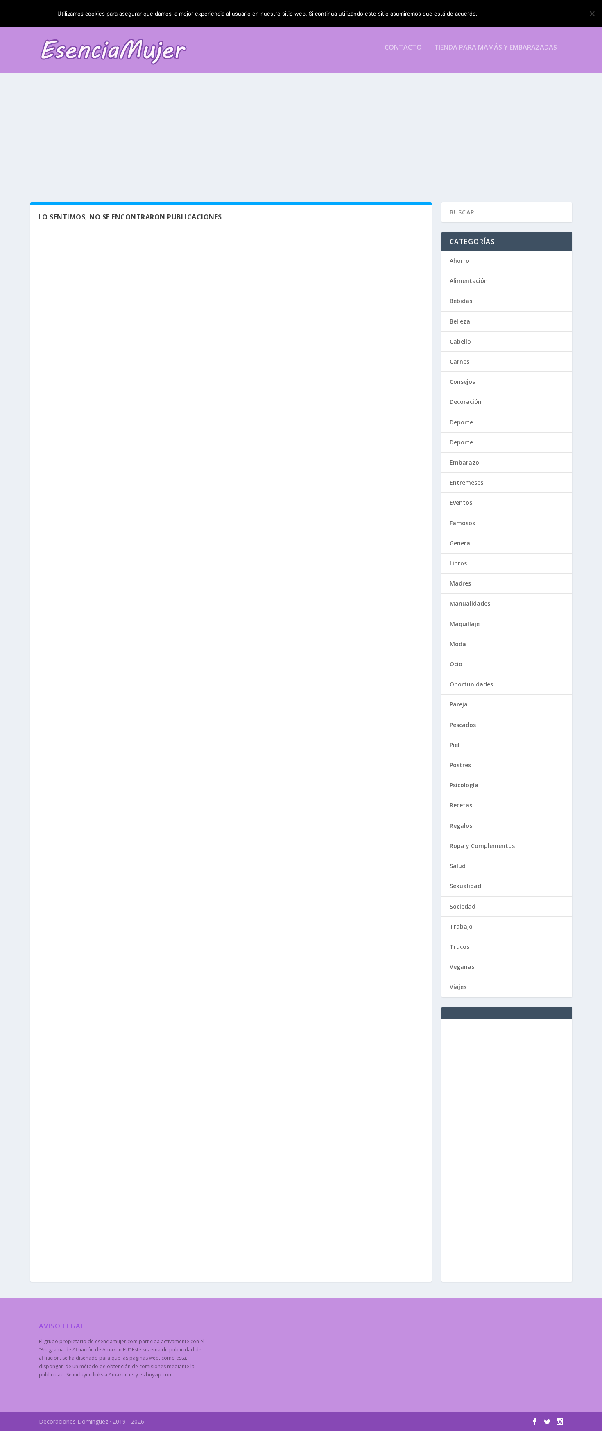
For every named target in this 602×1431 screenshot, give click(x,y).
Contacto (403, 48)
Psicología (464, 785)
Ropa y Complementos (482, 846)
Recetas (461, 805)
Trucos (459, 946)
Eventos (461, 502)
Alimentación (469, 281)
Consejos (462, 381)
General (461, 543)
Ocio (456, 664)
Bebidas (461, 301)
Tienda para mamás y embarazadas (495, 48)
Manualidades (470, 603)
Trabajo (461, 926)
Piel (454, 745)
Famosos (462, 523)
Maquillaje (465, 624)
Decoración (466, 402)
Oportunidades (471, 684)
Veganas (462, 967)
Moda (458, 644)
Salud (458, 866)
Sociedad (462, 906)
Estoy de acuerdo (513, 13)
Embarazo (464, 462)
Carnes (459, 361)
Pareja (459, 704)
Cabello (460, 341)
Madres (460, 583)
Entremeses (466, 482)
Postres (460, 765)
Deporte (461, 422)
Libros (458, 563)
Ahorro (459, 260)
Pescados (463, 725)
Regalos (461, 825)
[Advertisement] (284, 128)
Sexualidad (465, 886)
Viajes (458, 987)
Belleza (460, 321)
